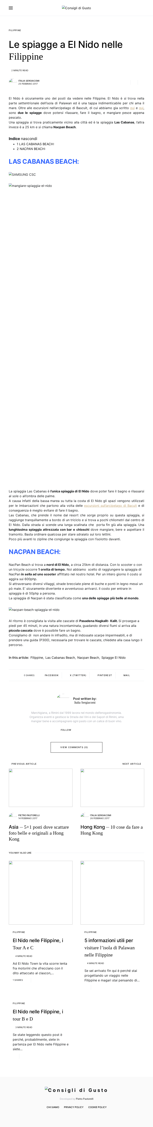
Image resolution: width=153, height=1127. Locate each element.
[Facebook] (67, 1115)
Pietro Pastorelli (29, 815)
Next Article (132, 763)
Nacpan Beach (88, 658)
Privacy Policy (73, 1107)
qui (132, 108)
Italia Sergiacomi (28, 80)
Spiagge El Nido (113, 658)
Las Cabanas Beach (60, 658)
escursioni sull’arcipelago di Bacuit (110, 506)
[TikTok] (85, 1115)
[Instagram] (73, 1115)
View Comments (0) (74, 747)
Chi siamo (53, 1107)
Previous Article (24, 763)
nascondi (29, 138)
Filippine (15, 30)
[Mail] (79, 1115)
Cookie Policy (97, 1107)
